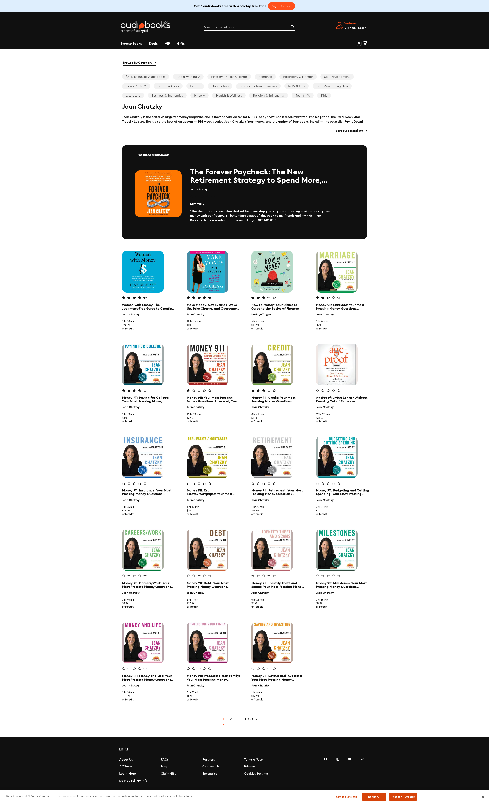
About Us (126, 759)
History (199, 95)
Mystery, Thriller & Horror (229, 76)
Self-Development (337, 76)
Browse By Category (138, 62)
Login (362, 28)
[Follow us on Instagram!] (338, 770)
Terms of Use (253, 759)
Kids (324, 95)
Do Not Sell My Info (133, 780)
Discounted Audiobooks (147, 76)
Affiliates (125, 766)
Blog (164, 766)
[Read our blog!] (362, 770)
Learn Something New (332, 86)
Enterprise (209, 773)
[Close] (483, 797)
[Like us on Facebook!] (325, 770)
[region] (244, 797)
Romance (265, 76)
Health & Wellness (229, 95)
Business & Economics (167, 95)
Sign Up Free (281, 6)
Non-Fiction (220, 86)
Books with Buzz (188, 76)
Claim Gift (168, 773)
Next (249, 718)
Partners (208, 759)
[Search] (292, 26)
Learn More (127, 773)
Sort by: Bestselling (350, 130)
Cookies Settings (256, 773)
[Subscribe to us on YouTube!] (350, 770)
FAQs (164, 759)
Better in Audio (168, 86)
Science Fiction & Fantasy (258, 86)
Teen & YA (303, 95)
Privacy (249, 766)
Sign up (350, 28)
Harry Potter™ (136, 86)
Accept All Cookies (403, 796)
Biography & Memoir (298, 76)
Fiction (195, 86)
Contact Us (210, 766)
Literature (133, 95)
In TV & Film (296, 86)
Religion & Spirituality (268, 95)
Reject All (374, 796)
